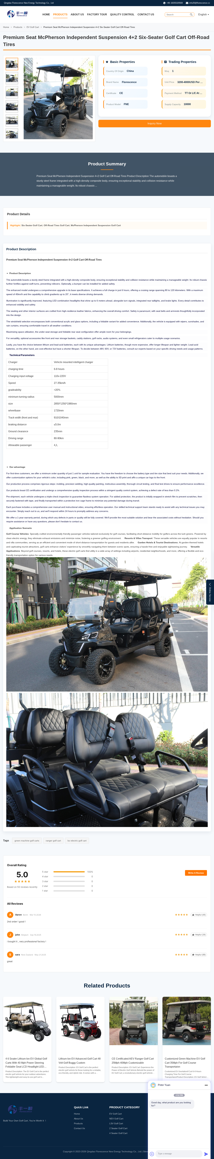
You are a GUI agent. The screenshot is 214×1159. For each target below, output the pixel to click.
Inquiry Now (155, 123)
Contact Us (146, 14)
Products (60, 14)
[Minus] (206, 1085)
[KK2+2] (58, 98)
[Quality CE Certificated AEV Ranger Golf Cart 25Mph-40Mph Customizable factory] (133, 1021)
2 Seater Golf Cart (118, 1128)
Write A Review (196, 873)
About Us (77, 14)
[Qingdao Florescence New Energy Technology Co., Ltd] (17, 17)
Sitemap (147, 1151)
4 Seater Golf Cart (118, 1133)
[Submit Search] (191, 15)
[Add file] (152, 1154)
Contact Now (27, 1077)
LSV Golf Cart (116, 1123)
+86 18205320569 (175, 3)
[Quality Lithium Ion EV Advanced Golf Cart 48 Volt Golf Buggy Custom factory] (80, 1021)
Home (46, 14)
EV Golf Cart (33, 27)
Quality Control (122, 14)
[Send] (206, 1154)
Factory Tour (97, 14)
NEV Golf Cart (116, 1118)
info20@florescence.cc (199, 3)
